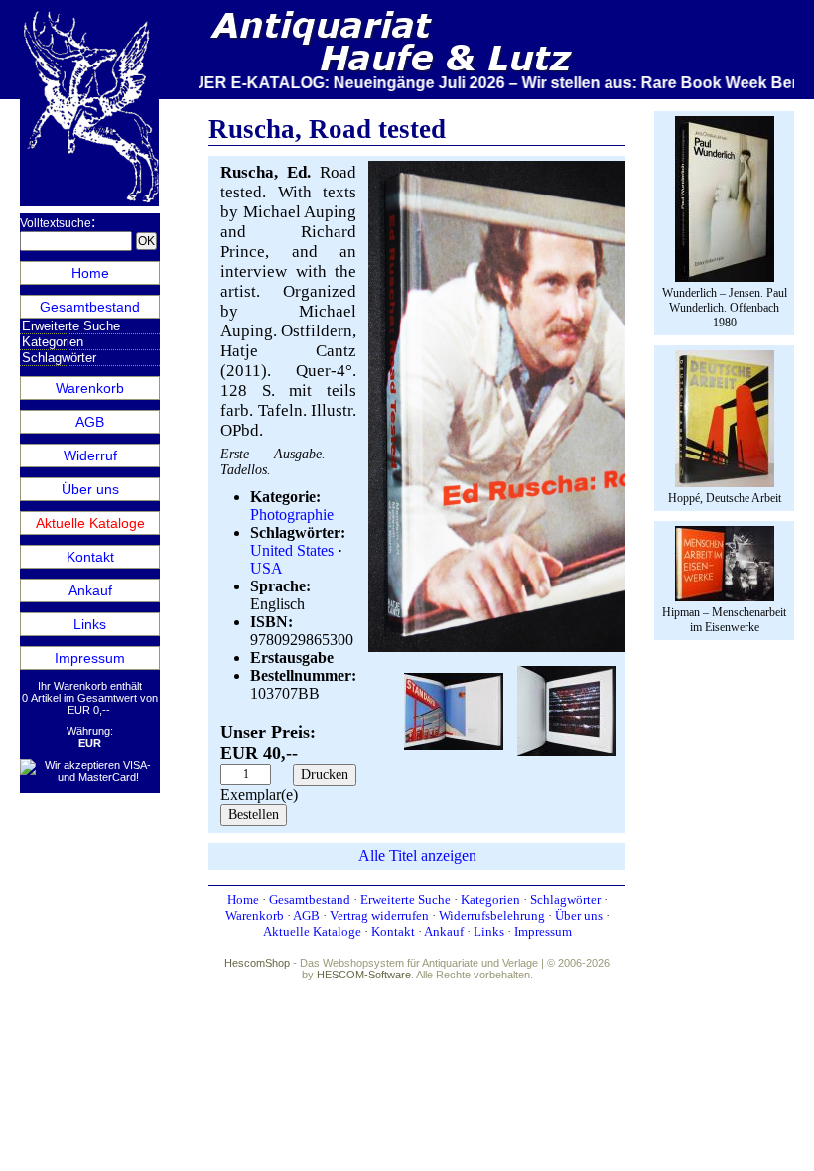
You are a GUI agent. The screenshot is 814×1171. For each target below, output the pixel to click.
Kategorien (52, 341)
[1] (566, 647)
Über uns (90, 489)
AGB (89, 422)
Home (90, 273)
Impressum (90, 658)
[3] (566, 709)
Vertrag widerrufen (379, 915)
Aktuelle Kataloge (90, 523)
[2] (453, 709)
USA (266, 568)
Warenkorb (90, 388)
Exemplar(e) (259, 794)
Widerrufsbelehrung (492, 915)
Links (89, 624)
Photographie (292, 514)
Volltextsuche (55, 223)
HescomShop (257, 963)
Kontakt (90, 557)
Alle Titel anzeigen (417, 855)
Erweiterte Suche (71, 326)
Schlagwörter (59, 357)
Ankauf (90, 590)
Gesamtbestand (90, 307)
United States (292, 550)
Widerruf (90, 455)
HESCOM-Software (364, 974)
